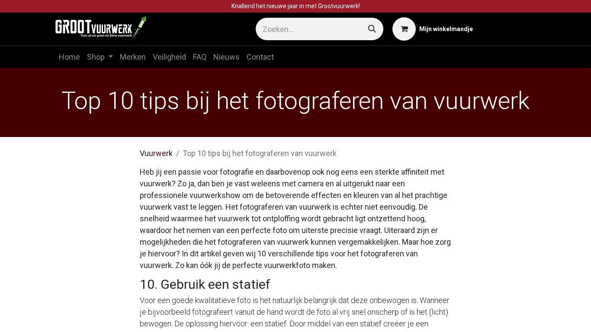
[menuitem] (69, 57)
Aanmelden (508, 29)
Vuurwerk (156, 153)
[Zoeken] (372, 29)
